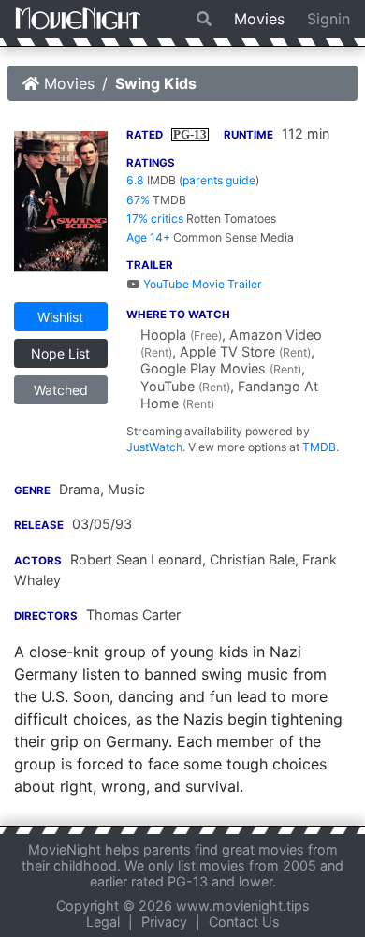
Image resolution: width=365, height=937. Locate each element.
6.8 (135, 180)
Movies (259, 18)
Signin (328, 18)
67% (138, 200)
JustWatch (154, 447)
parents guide (219, 180)
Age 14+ (148, 237)
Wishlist (60, 317)
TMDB (319, 447)
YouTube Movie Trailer (201, 284)
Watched (61, 390)
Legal (103, 922)
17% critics (154, 219)
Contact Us (244, 922)
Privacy (164, 922)
